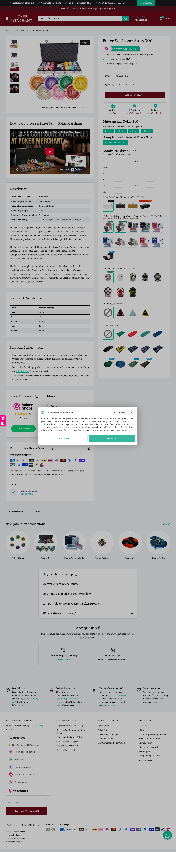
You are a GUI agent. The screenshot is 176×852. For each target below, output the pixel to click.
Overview (121, 412)
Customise (64, 438)
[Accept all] (131, 412)
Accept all (111, 438)
